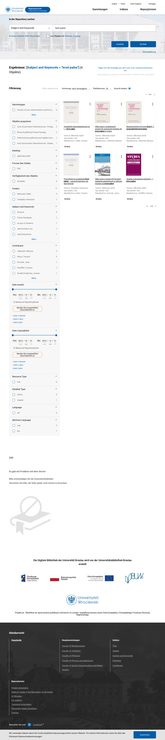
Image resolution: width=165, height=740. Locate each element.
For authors (16, 700)
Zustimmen (145, 735)
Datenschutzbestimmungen (30, 736)
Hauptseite (16, 640)
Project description (19, 688)
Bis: (39, 295)
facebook (37, 725)
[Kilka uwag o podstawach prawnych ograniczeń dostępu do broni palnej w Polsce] (106, 112)
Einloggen (152, 4)
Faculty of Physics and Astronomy (77, 660)
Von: (15, 295)
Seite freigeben (135, 4)
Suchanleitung (149, 52)
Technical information (21, 704)
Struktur (67, 146)
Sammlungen (100, 9)
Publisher (117, 660)
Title (115, 646)
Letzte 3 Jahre (18, 319)
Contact (15, 712)
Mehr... (34, 115)
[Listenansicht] (129, 88)
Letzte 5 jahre (18, 322)
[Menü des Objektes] (90, 104)
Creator (116, 651)
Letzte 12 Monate (19, 316)
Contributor (118, 665)
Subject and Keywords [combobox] (22, 28)
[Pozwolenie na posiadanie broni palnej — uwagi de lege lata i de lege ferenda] (74, 165)
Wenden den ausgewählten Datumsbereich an (27, 309)
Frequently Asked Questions (24, 708)
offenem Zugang (72, 36)
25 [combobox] (107, 88)
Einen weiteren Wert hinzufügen (25, 36)
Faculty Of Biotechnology (73, 646)
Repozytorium (148, 9)
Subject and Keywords (123, 656)
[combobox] (104, 28)
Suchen (143, 44)
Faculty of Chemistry (71, 651)
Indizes (124, 9)
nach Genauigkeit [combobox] (79, 88)
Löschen (120, 44)
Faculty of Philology (71, 656)
